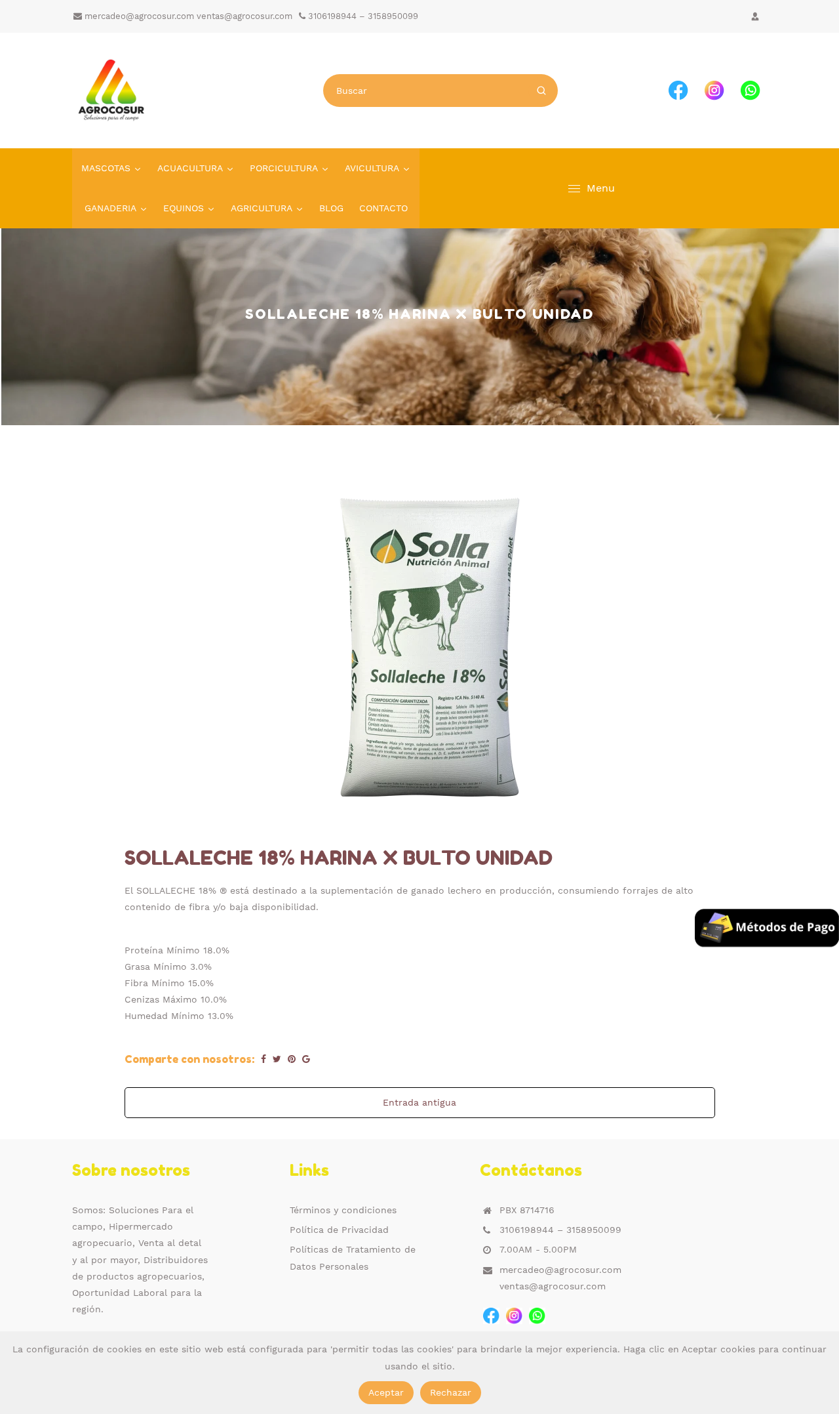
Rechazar (450, 1392)
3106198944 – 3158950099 (361, 16)
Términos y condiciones (343, 1210)
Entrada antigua (419, 1102)
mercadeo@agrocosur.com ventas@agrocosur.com (187, 16)
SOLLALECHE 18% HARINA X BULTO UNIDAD (339, 857)
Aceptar (386, 1392)
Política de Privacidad (339, 1229)
